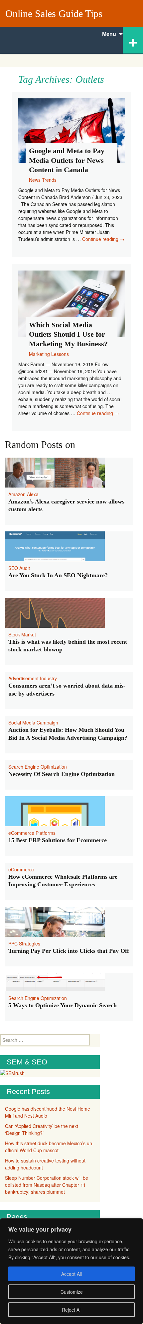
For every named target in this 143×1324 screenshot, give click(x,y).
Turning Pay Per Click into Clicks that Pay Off (68, 950)
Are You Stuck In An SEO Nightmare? (58, 575)
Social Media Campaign (33, 722)
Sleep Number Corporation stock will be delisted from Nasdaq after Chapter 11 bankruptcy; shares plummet (46, 1184)
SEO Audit (19, 568)
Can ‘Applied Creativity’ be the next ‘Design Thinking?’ (41, 1129)
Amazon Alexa (23, 494)
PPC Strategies (24, 943)
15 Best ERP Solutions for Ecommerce (57, 840)
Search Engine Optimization (37, 766)
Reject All (71, 1309)
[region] (71, 1271)
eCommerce (21, 869)
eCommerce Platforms (32, 832)
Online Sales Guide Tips (53, 13)
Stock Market (22, 634)
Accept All (71, 1273)
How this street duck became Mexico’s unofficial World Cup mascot (49, 1147)
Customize (72, 1291)
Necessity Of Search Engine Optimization (61, 774)
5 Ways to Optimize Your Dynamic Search (62, 1005)
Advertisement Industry (32, 678)
